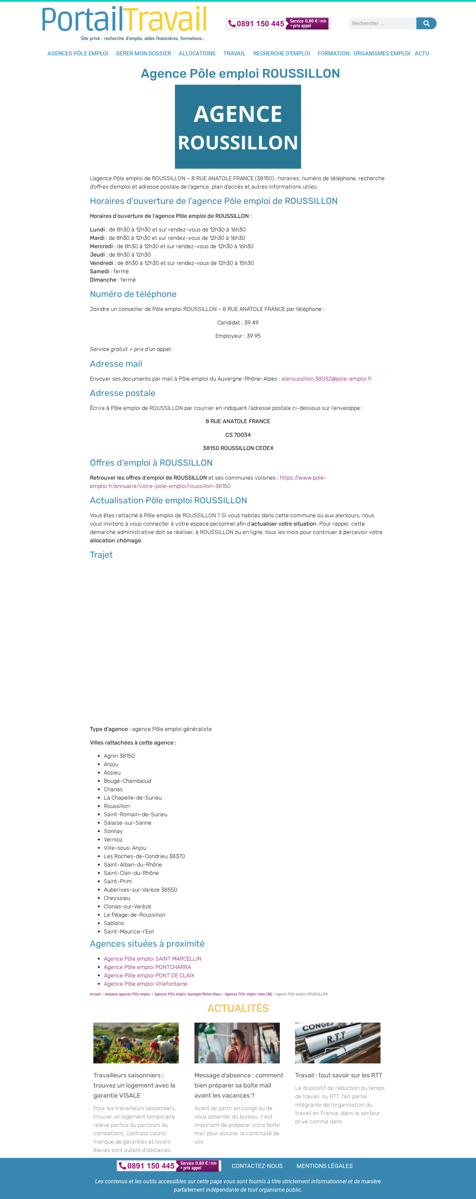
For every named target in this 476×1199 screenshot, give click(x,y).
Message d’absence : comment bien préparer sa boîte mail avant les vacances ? (238, 1085)
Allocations (197, 53)
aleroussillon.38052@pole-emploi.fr (327, 378)
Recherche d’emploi (281, 53)
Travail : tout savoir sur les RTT (340, 1075)
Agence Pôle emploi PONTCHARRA (147, 967)
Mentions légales (325, 1165)
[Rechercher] (426, 23)
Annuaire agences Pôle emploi (128, 994)
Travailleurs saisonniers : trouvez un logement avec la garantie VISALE (134, 1085)
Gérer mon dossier (143, 53)
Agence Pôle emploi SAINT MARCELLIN (152, 958)
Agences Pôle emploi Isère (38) (248, 994)
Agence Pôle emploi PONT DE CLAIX (149, 975)
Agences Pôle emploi (77, 53)
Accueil (95, 994)
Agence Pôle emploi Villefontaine (145, 983)
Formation (334, 53)
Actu (422, 53)
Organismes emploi (382, 53)
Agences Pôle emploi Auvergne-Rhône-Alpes (187, 994)
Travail (234, 53)
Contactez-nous (257, 1165)
